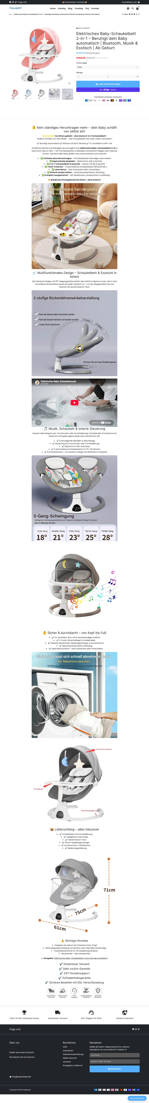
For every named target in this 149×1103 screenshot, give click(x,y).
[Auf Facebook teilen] (129, 14)
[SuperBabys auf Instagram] (13, 2)
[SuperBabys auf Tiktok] (16, 2)
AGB (65, 1046)
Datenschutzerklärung (73, 1054)
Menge (79, 72)
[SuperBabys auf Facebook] (10, 2)
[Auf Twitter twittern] (132, 14)
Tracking (78, 8)
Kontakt (95, 8)
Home (53, 8)
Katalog (62, 8)
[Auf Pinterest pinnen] (134, 14)
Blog (70, 8)
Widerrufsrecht (70, 1058)
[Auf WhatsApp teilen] (136, 14)
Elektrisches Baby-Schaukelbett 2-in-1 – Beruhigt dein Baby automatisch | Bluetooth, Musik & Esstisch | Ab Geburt (57, 14)
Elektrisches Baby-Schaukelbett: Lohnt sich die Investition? (81, 958)
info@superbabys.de (20, 1076)
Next (69, 55)
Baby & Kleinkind (83, 28)
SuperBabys (26, 1090)
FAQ (87, 8)
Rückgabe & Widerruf (72, 1065)
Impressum (68, 1050)
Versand (67, 1061)
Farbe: (81, 63)
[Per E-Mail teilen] (139, 14)
